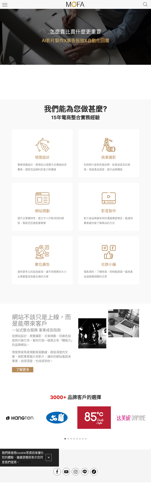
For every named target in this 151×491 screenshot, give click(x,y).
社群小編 (108, 264)
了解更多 (22, 370)
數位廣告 (42, 264)
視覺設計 (42, 157)
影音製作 (108, 211)
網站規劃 (42, 211)
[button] (65, 438)
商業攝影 (108, 157)
